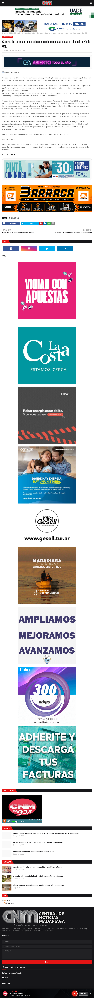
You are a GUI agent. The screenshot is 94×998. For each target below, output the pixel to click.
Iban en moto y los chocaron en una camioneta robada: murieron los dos (33, 851)
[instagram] (29, 248)
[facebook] (11, 248)
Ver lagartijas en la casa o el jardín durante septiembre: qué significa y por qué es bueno (38, 876)
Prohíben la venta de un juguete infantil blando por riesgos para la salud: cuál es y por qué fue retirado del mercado (46, 833)
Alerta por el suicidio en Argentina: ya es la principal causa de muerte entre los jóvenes (38, 842)
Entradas (8, 900)
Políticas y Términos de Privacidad (12, 973)
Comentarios (10, 903)
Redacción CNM (9, 50)
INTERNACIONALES (14, 33)
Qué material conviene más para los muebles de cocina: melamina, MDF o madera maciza (38, 885)
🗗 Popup (83, 993)
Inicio (4, 33)
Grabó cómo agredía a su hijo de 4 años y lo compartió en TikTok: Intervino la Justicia (37, 867)
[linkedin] (65, 248)
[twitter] (47, 248)
